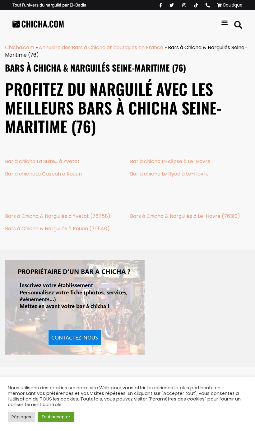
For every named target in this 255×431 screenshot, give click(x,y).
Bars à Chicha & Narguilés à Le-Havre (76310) (185, 216)
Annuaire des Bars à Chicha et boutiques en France (101, 47)
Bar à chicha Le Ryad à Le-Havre (169, 173)
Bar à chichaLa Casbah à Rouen (43, 173)
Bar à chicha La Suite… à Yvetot (42, 161)
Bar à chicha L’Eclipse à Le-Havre (170, 161)
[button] (224, 22)
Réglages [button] (21, 417)
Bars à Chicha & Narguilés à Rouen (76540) (57, 228)
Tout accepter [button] (56, 417)
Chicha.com (19, 47)
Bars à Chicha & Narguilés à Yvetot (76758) (57, 216)
